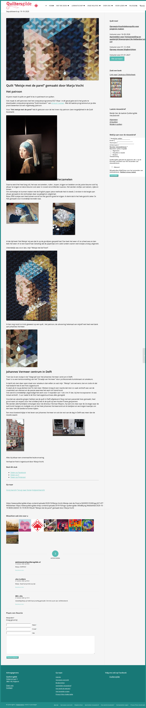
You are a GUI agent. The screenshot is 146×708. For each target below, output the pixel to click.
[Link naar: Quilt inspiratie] (12, 538)
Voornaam (113, 143)
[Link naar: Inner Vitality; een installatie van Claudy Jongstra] (12, 525)
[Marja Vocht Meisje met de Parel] (52, 49)
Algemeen (116, 151)
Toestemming (114, 156)
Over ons (9, 685)
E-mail (34, 629)
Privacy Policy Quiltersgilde (64, 694)
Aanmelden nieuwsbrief (63, 686)
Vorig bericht (11, 490)
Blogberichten (60, 683)
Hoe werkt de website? (63, 689)
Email (112, 140)
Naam (34, 625)
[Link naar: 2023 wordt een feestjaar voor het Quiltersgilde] (37, 525)
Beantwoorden (19, 570)
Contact (9, 688)
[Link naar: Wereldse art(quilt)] (88, 525)
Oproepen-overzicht (62, 680)
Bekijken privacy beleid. (128, 172)
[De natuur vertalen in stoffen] (1, 355)
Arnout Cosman (57, 103)
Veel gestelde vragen (62, 691)
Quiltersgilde (114, 677)
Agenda (58, 677)
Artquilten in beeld (119, 153)
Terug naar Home (24, 490)
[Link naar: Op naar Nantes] (25, 525)
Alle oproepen (117, 59)
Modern (115, 155)
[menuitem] (51, 5)
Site (33, 633)
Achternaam (114, 145)
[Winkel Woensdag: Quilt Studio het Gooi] (144, 355)
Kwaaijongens (20, 704)
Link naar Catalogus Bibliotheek (122, 74)
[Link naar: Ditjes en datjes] (63, 525)
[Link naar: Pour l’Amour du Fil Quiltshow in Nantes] (50, 525)
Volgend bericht (38, 490)
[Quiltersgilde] (22, 5)
